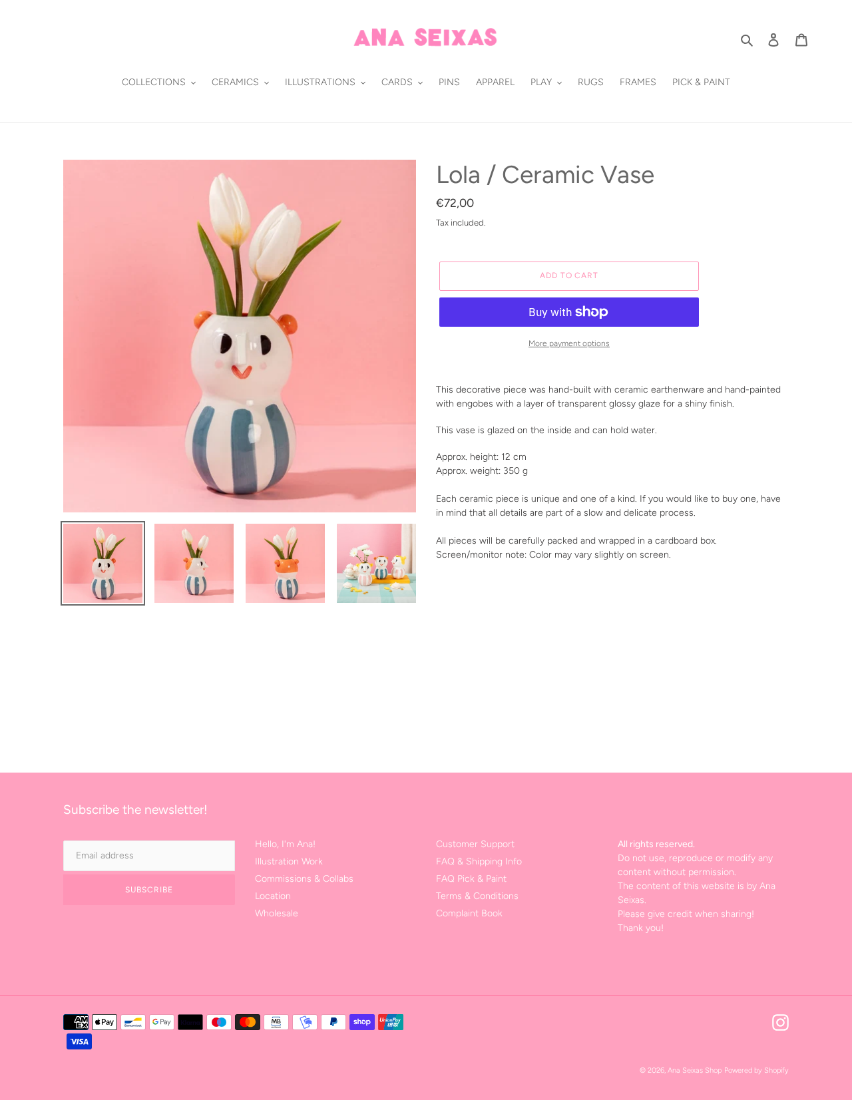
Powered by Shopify (756, 1070)
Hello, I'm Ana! (285, 844)
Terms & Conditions (477, 896)
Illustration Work (289, 861)
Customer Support (475, 844)
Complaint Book (469, 913)
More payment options (569, 343)
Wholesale (276, 913)
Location (273, 896)
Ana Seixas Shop (695, 1070)
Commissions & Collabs (304, 878)
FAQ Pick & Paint (471, 878)
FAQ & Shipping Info (479, 861)
